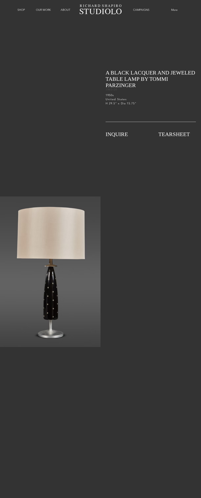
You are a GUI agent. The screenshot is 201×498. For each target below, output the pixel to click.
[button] (21, 10)
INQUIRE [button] (117, 134)
